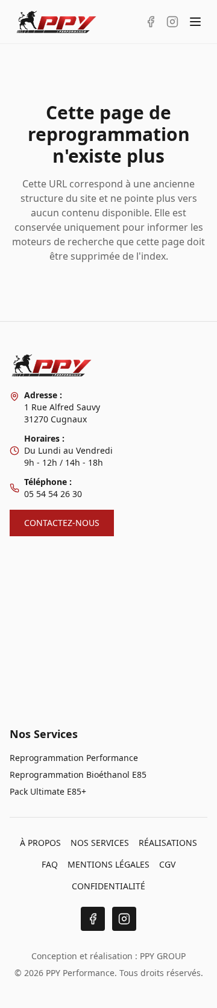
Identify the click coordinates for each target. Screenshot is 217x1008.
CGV (167, 864)
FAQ (50, 864)
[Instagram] (124, 919)
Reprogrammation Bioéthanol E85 (78, 774)
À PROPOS (40, 842)
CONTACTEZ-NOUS (61, 522)
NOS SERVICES (100, 842)
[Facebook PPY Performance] (151, 22)
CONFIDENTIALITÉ (108, 886)
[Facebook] (93, 919)
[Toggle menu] (195, 21)
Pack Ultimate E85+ (48, 791)
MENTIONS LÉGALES (108, 864)
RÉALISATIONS (168, 842)
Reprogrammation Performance (74, 757)
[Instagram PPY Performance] (172, 22)
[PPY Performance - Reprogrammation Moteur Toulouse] (56, 21)
